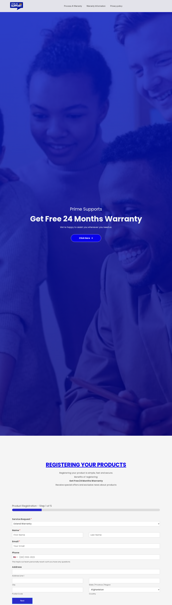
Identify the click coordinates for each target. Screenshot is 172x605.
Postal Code (17, 594)
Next (22, 600)
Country (92, 594)
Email (16, 541)
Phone (15, 552)
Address (17, 567)
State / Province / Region (100, 585)
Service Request (22, 519)
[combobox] (15, 557)
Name (16, 530)
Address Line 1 (18, 576)
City (13, 585)
